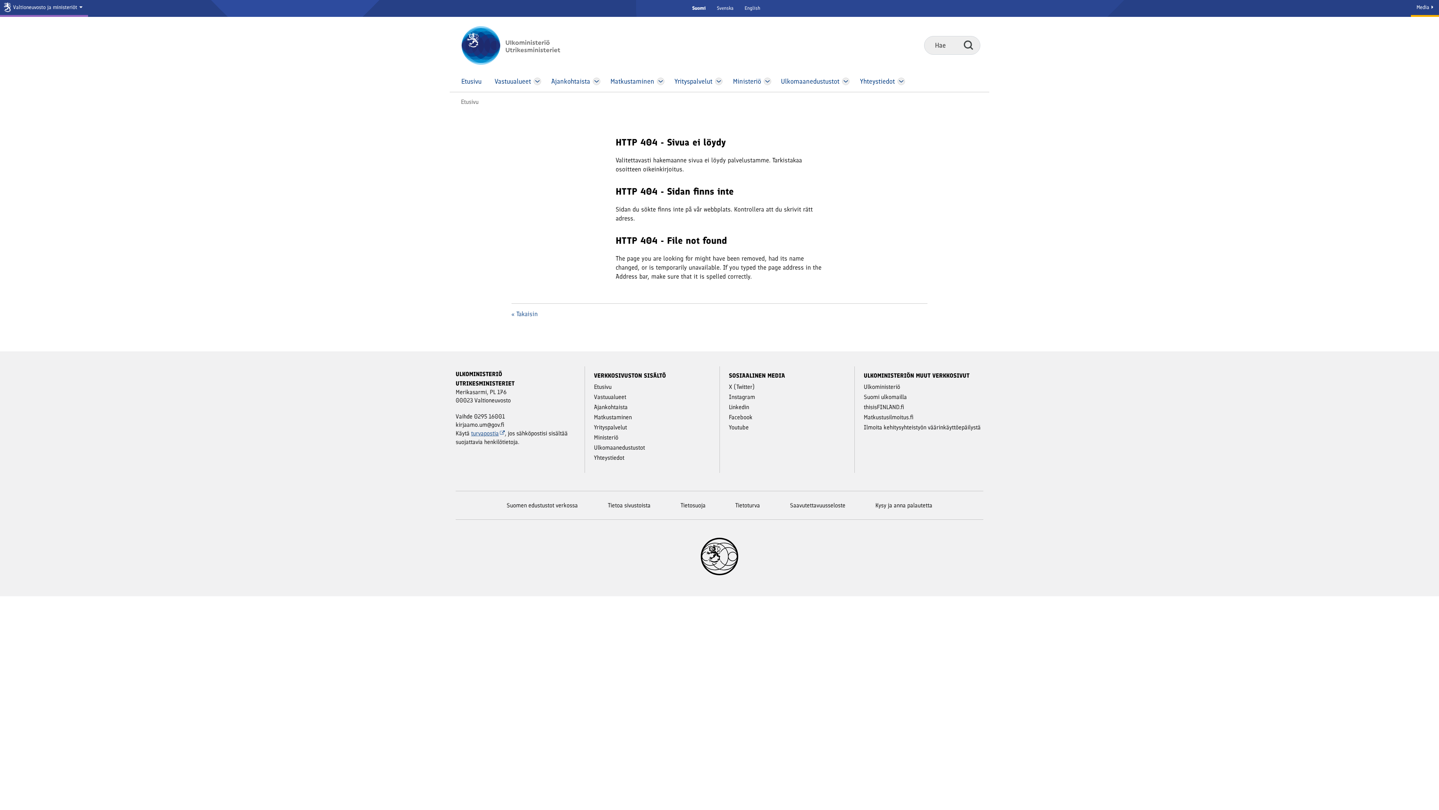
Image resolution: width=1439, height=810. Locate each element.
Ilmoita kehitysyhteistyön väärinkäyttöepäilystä (922, 427)
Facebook (740, 417)
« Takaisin (525, 314)
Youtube (739, 427)
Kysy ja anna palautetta (903, 505)
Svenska (725, 8)
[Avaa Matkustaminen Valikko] (660, 81)
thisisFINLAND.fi (884, 407)
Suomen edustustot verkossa (542, 505)
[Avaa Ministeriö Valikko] (767, 81)
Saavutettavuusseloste (817, 505)
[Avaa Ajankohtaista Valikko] (596, 81)
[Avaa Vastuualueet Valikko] (537, 81)
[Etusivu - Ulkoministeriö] (522, 45)
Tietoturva (747, 505)
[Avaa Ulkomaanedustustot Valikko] (845, 81)
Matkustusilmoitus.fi (889, 417)
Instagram (742, 396)
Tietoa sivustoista (629, 505)
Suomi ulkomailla (885, 396)
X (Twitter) (742, 386)
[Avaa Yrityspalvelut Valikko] (719, 81)
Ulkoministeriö (882, 386)
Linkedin (739, 407)
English (752, 8)
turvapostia (485, 433)
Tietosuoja (693, 505)
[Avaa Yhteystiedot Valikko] (901, 81)
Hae (968, 45)
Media (1424, 7)
